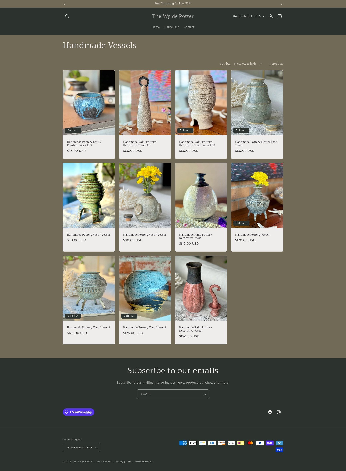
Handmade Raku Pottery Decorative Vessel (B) (139, 143)
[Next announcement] (281, 4)
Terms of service (144, 462)
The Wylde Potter (82, 462)
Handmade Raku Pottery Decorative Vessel (195, 236)
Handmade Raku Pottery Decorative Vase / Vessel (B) (197, 143)
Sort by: (225, 63)
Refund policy (103, 462)
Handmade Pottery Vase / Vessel (88, 234)
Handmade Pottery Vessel (252, 234)
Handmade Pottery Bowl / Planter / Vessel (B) (84, 143)
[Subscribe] (204, 394)
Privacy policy (123, 462)
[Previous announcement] (64, 4)
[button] (67, 16)
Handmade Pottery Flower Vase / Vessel (257, 143)
